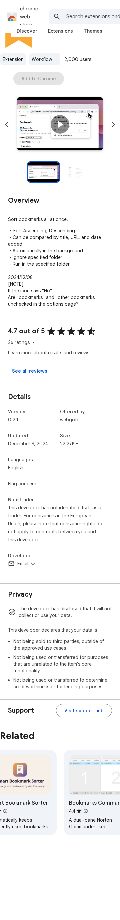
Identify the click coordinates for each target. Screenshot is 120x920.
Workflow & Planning (46, 59)
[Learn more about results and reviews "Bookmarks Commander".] (86, 811)
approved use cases (44, 648)
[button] (60, 124)
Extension (13, 59)
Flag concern (22, 484)
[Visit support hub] (84, 711)
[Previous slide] (6, 124)
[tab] (27, 31)
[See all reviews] (29, 371)
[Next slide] (113, 124)
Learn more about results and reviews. (49, 353)
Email (22, 564)
